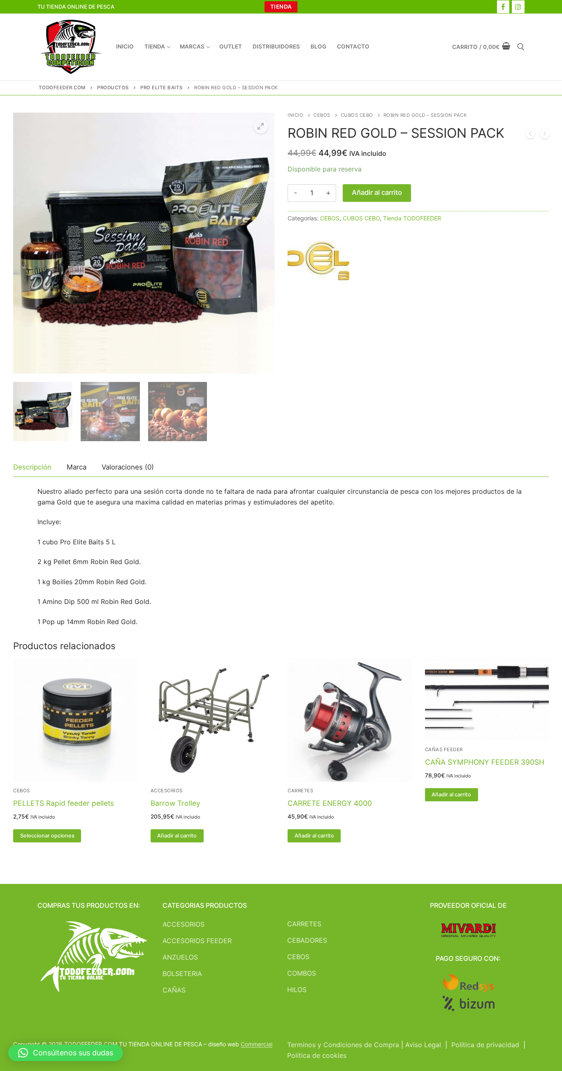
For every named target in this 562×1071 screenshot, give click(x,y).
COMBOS (301, 973)
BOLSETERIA (182, 973)
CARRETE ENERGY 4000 (330, 803)
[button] (260, 126)
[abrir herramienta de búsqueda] (521, 47)
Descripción (32, 467)
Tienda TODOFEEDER (412, 218)
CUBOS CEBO (357, 115)
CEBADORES (307, 940)
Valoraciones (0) (128, 467)
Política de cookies (316, 1055)
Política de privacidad (485, 1045)
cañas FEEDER (444, 749)
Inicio (295, 115)
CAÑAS (174, 990)
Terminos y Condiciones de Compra (343, 1045)
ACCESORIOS (167, 790)
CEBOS (322, 115)
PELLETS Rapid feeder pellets (63, 803)
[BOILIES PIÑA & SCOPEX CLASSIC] (530, 135)
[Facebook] (503, 6)
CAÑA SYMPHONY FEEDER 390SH (484, 762)
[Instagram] (518, 6)
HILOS (297, 989)
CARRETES (300, 790)
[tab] (32, 467)
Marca (76, 467)
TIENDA (281, 6)
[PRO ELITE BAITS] (318, 265)
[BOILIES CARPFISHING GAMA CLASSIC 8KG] (545, 135)
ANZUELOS (180, 957)
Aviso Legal (423, 1045)
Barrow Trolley (175, 803)
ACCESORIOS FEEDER (197, 941)
